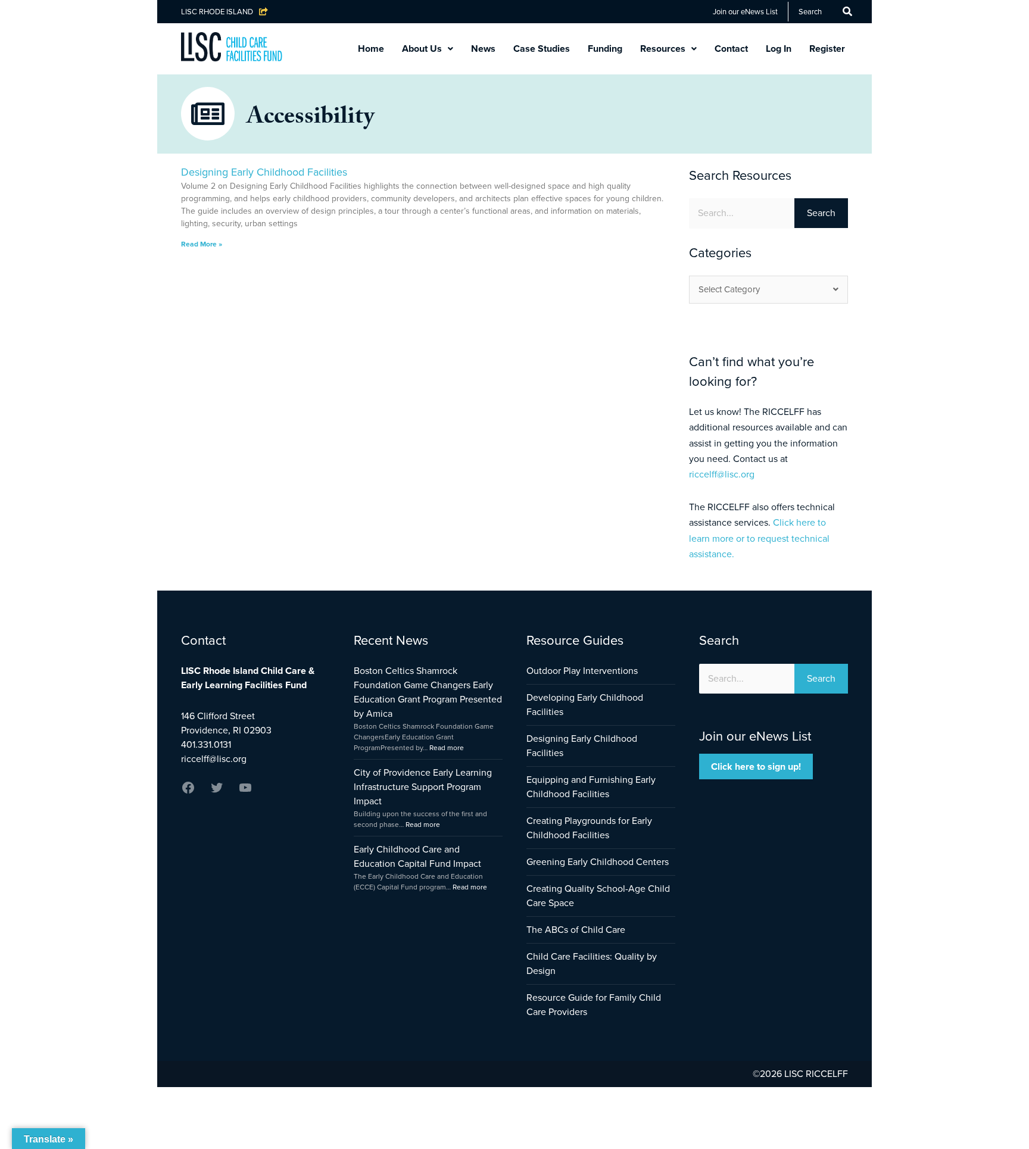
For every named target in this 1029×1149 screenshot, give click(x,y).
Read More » (201, 244)
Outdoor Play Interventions (582, 670)
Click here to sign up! (756, 766)
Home (371, 48)
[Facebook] (188, 791)
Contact (731, 48)
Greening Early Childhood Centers (597, 862)
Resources (662, 48)
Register (827, 48)
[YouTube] (245, 791)
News (483, 48)
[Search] (847, 11)
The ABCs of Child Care (575, 929)
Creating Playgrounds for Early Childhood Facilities (589, 828)
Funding (605, 48)
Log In (778, 48)
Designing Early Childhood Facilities (264, 172)
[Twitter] (217, 791)
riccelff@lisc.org (721, 474)
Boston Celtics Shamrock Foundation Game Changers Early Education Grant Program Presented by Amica (428, 692)
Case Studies (541, 48)
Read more (446, 747)
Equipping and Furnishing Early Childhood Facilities (591, 787)
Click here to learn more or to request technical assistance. (759, 538)
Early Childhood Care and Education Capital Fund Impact (417, 856)
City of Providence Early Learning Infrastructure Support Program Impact (423, 787)
